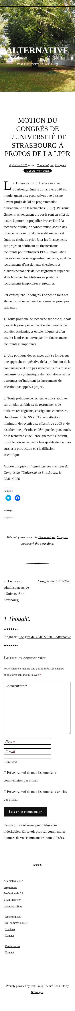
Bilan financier (12, 899)
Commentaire (16, 686)
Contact (9, 935)
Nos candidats (13, 916)
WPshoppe (37, 992)
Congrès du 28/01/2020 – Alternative (45, 637)
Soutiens (10, 929)
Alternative (37, 50)
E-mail (10, 752)
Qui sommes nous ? (16, 922)
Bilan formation (13, 906)
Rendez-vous (12, 946)
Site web (11, 762)
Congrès (60, 165)
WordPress (36, 986)
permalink (46, 543)
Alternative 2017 (13, 880)
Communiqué (45, 165)
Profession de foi (13, 893)
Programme (10, 887)
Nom (10, 742)
